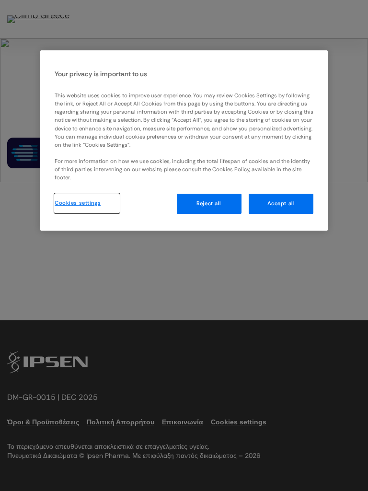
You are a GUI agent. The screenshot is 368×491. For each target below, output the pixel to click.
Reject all (208, 203)
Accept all (281, 203)
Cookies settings (78, 203)
